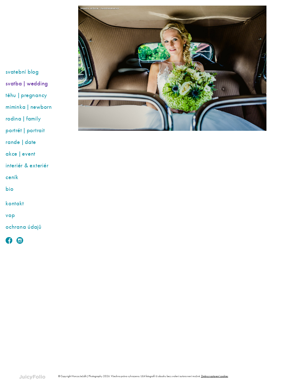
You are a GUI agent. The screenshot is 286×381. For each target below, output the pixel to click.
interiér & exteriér (27, 165)
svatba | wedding (27, 83)
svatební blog (22, 71)
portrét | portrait (25, 130)
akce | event (20, 153)
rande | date (21, 142)
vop (10, 215)
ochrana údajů (24, 226)
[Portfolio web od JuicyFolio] (32, 377)
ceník (12, 177)
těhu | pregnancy (26, 95)
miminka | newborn (29, 106)
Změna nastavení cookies (214, 376)
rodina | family (23, 118)
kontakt (15, 203)
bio (9, 188)
